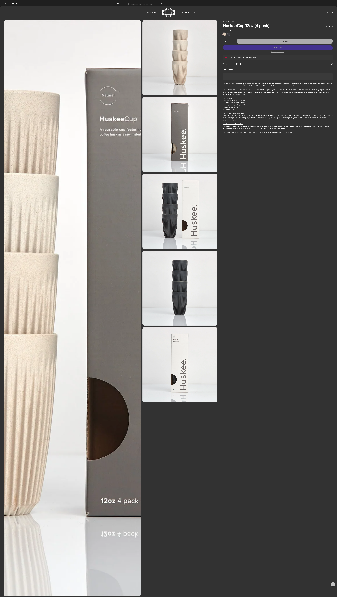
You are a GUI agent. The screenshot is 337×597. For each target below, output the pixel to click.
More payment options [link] (277, 52)
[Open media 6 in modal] (180, 364)
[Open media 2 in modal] (180, 57)
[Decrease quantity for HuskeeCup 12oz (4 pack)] (225, 41)
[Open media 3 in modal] (180, 134)
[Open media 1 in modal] (72, 308)
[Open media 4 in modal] (180, 211)
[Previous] (118, 3)
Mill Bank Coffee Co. (229, 21)
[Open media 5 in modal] (180, 288)
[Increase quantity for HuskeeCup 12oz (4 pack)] (233, 41)
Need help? (329, 64)
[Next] (161, 3)
